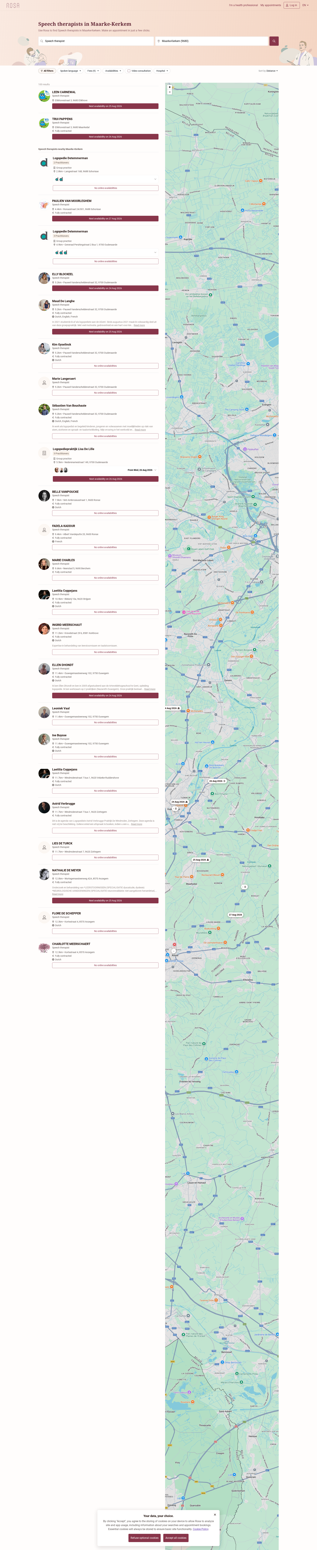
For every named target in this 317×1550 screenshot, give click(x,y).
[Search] (274, 41)
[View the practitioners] (105, 179)
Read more (139, 325)
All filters (48, 71)
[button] (171, 708)
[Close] (215, 1515)
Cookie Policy (200, 1529)
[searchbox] (96, 41)
